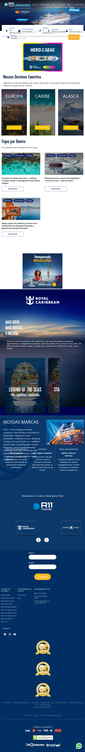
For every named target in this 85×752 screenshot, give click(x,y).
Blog (18, 598)
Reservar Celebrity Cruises (9, 610)
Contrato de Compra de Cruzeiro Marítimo (41, 602)
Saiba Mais (12, 189)
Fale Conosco (21, 595)
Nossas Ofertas (5, 595)
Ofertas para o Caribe (7, 598)
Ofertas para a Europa (7, 601)
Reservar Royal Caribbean (9, 607)
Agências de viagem (40, 593)
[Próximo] (46, 540)
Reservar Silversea (6, 618)
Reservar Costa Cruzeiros (9, 615)
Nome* (31, 553)
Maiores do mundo (7, 604)
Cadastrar (42, 577)
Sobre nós (4, 621)
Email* (31, 563)
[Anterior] (38, 540)
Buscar (74, 37)
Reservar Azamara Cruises (9, 613)
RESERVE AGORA (14, 127)
